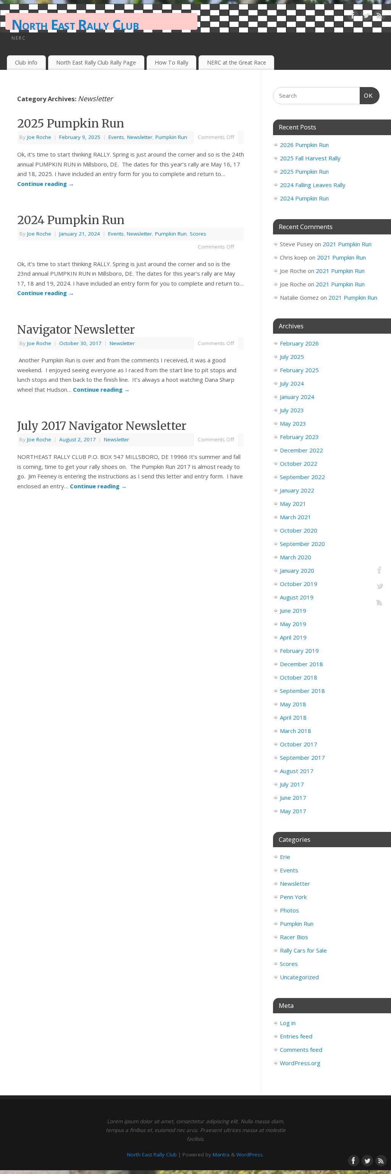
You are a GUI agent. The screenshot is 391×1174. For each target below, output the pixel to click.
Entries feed (296, 1036)
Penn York (293, 897)
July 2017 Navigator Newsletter (101, 425)
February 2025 (299, 370)
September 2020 (302, 543)
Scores (198, 233)
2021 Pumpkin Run (347, 244)
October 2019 (298, 584)
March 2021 (295, 517)
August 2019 (296, 597)
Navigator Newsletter (76, 329)
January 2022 (297, 490)
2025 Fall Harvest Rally (310, 158)
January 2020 (297, 570)
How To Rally (171, 62)
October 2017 (298, 744)
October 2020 (298, 530)
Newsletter (139, 137)
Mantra (221, 1154)
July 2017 (292, 784)
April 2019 (293, 637)
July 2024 (292, 383)
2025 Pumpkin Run (70, 123)
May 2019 (293, 624)
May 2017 (293, 811)
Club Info (26, 62)
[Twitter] (366, 17)
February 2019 (299, 650)
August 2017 (296, 771)
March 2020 (295, 557)
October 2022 (298, 463)
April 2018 (293, 717)
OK (366, 95)
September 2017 (302, 757)
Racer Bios (294, 937)
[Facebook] (353, 17)
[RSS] (379, 17)
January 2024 (297, 396)
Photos (289, 910)
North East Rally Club (75, 24)
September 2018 (302, 690)
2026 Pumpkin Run (304, 145)
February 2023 (299, 437)
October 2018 (298, 677)
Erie (285, 857)
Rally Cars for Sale (303, 950)
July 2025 (292, 356)
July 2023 (292, 410)
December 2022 (301, 450)
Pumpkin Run (171, 137)
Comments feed (301, 1049)
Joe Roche (39, 137)
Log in (288, 1023)
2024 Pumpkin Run (70, 220)
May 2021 (293, 503)
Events (116, 137)
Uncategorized (299, 977)
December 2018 (301, 664)
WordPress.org (300, 1063)
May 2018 (293, 704)
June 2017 (293, 797)
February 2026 (299, 343)
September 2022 (302, 477)
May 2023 (293, 423)
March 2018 (295, 731)
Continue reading (45, 183)
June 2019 (293, 610)
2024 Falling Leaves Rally (313, 185)
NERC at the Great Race (236, 62)
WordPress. (250, 1154)
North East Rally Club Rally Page (96, 62)
